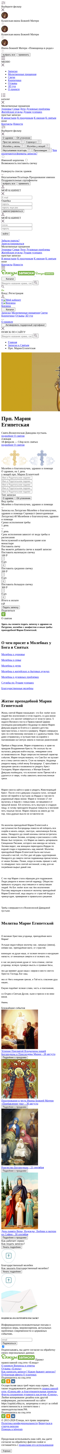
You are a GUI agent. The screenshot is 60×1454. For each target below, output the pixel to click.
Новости (18, 123)
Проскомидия (41, 150)
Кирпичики (14, 80)
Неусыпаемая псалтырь (15, 150)
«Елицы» (16, 1368)
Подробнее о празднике (14, 1057)
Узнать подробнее (12, 1247)
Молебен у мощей (36, 146)
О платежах (29, 1374)
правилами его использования (36, 1445)
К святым (50, 117)
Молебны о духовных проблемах (20, 677)
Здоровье (6, 108)
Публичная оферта (12, 1374)
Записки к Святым (18, 345)
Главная (12, 342)
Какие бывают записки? (42, 1371)
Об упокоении (23, 138)
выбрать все (9, 54)
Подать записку (10, 607)
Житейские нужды (12, 111)
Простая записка (11, 142)
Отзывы (12, 83)
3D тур (12, 86)
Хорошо (6, 1451)
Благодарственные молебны (17, 688)
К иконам (39, 117)
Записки (13, 71)
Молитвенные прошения (22, 74)
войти (5, 233)
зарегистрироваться (13, 211)
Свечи (11, 77)
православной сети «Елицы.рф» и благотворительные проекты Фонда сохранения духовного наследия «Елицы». (29, 1391)
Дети (23, 108)
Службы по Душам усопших (17, 682)
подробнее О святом (12, 435)
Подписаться (9, 1343)
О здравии (8, 138)
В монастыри (8, 117)
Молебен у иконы (12, 146)
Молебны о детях (11, 665)
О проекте (14, 89)
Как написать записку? (14, 1371)
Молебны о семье (11, 660)
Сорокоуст (31, 142)
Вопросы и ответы (24, 1365)
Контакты (6, 123)
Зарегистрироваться (12, 243)
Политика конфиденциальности (19, 1423)
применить (23, 54)
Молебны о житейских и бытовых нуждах (25, 671)
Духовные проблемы (38, 108)
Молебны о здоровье (13, 654)
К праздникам (25, 117)
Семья (15, 108)
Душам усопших (32, 111)
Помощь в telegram (11, 1429)
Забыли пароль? (10, 240)
